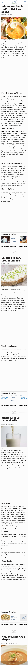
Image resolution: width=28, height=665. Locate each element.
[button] (2, 2)
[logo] (14, 2)
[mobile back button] (2, 2)
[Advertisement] (14, 77)
